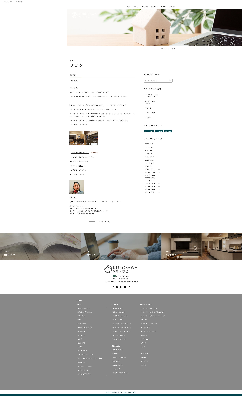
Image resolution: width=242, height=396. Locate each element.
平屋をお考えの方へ (118, 320)
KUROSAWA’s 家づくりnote (149, 324)
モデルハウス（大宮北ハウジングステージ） (153, 316)
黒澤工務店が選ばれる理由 (85, 312)
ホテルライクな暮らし (118, 335)
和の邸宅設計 (81, 331)
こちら (81, 166)
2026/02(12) (149, 163)
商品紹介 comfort (117, 308)
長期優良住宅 (81, 362)
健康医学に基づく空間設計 (85, 327)
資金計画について (82, 351)
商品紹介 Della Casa (118, 312)
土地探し (80, 347)
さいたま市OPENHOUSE (80, 153)
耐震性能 (80, 339)
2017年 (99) (149, 192)
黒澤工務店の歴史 (117, 349)
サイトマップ (116, 369)
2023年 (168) (150, 175)
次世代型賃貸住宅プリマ (84, 374)
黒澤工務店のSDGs (117, 365)
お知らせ (143, 343)
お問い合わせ (144, 361)
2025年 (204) (150, 169)
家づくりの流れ (82, 324)
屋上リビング (81, 335)
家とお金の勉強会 (91, 92)
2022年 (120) (150, 178)
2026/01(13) (149, 166)
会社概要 (114, 353)
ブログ (143, 347)
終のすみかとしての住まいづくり (121, 327)
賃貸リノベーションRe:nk (85, 366)
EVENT (172, 7)
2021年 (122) (150, 181)
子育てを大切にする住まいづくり (121, 324)
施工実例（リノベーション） (149, 331)
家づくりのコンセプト (84, 308)
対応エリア (144, 320)
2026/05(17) (149, 154)
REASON (145, 7)
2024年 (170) (150, 172)
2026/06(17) (149, 150)
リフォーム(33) (149, 131)
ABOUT (136, 7)
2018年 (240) (150, 189)
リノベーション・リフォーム (85, 354)
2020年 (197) (150, 184)
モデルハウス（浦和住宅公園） (149, 308)
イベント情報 (144, 339)
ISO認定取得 (116, 361)
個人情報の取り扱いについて (120, 373)
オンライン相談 (76, 161)
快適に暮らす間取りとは (119, 339)
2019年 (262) (150, 186)
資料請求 (143, 357)
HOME (128, 7)
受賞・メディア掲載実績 (119, 357)
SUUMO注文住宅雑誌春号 (80, 157)
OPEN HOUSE (97, 105)
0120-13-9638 (122, 276)
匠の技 (79, 320)
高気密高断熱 (81, 343)
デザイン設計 (81, 316)
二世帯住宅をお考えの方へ (119, 316)
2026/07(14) (149, 147)
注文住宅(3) (168, 131)
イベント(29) (159, 131)
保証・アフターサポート (84, 370)
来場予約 (143, 365)
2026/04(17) (149, 157)
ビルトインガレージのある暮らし (121, 331)
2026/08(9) (149, 144)
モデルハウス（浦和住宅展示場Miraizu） (152, 312)
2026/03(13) (149, 160)
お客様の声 (144, 335)
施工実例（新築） (146, 327)
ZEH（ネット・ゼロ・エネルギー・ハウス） (90, 358)
